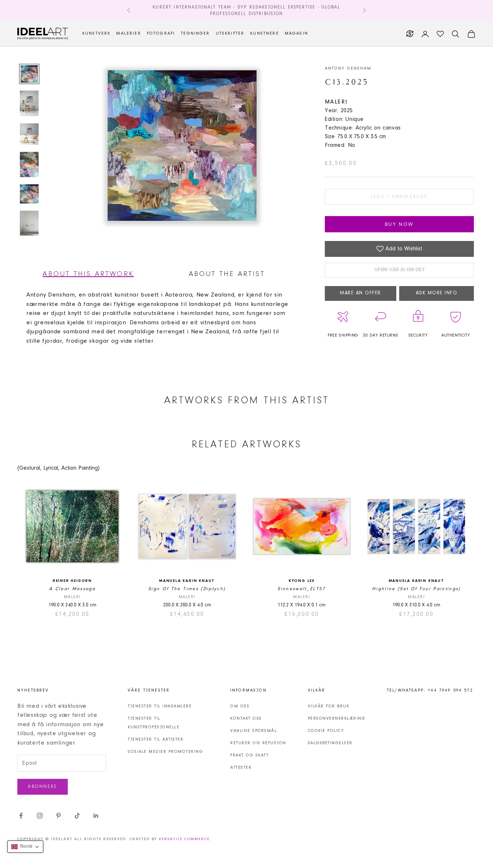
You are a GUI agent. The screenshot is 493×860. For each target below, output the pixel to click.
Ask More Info (437, 293)
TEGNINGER (195, 33)
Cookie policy (326, 731)
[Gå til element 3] (29, 134)
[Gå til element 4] (29, 164)
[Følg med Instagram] (39, 815)
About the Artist (227, 274)
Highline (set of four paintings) (416, 589)
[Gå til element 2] (29, 103)
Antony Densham (348, 68)
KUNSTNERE (264, 33)
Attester (241, 767)
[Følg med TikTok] (77, 815)
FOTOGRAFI (161, 33)
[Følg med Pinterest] (58, 815)
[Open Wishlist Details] (440, 34)
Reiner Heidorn (72, 581)
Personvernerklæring (337, 718)
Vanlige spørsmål (253, 731)
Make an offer (360, 293)
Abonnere (42, 786)
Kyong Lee (302, 581)
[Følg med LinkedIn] (96, 815)
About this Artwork (88, 274)
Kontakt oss (246, 718)
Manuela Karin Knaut (187, 581)
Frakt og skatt (249, 755)
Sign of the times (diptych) (187, 589)
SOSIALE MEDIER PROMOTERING (165, 752)
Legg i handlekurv (399, 196)
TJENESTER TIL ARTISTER (155, 739)
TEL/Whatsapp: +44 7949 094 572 (430, 690)
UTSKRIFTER (230, 33)
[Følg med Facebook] (21, 815)
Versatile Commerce (184, 839)
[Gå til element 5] (29, 194)
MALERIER (128, 33)
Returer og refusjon (258, 743)
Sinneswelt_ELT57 (302, 589)
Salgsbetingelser (330, 743)
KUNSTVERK (96, 33)
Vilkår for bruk (328, 706)
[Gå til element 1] (29, 74)
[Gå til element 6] (29, 223)
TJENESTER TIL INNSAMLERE (160, 706)
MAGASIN (296, 33)
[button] (25, 846)
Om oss (239, 706)
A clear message (72, 589)
